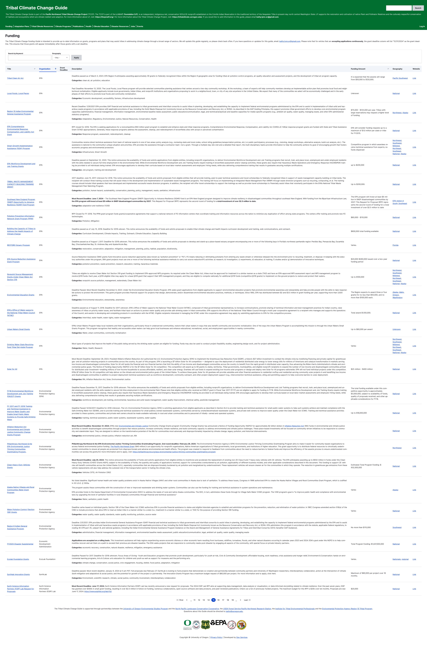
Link (414, 78)
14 (208, 600)
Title (9, 69)
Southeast (397, 151)
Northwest (397, 113)
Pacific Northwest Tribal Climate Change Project (66, 14)
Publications (78, 26)
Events (140, 26)
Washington (397, 297)
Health (88, 26)
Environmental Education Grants (20, 295)
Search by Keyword (15, 53)
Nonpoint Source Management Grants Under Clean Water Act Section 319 (20, 277)
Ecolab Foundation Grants (18, 559)
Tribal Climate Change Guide (36, 7)
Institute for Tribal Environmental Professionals (295, 609)
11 (195, 600)
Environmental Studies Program (154, 609)
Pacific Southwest (400, 78)
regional (405, 559)
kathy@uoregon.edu (234, 611)
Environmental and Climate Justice (133, 426)
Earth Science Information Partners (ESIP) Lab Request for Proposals (20, 589)
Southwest (397, 143)
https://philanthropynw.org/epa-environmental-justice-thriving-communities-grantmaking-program (174, 452)
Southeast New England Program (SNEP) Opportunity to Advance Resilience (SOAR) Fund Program (21, 202)
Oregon (396, 295)
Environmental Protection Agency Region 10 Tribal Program (347, 609)
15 (214, 600)
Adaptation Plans (21, 26)
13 (204, 600)
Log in (422, 26)
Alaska (405, 113)
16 (218, 600)
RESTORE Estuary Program (18, 245)
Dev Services (241, 637)
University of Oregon (132, 609)
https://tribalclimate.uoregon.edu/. (187, 17)
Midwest (396, 146)
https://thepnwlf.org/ (104, 17)
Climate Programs (63, 26)
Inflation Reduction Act (294, 426)
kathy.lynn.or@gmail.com (289, 41)
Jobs (133, 26)
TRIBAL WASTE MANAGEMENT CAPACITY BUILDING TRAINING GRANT (20, 184)
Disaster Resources (120, 26)
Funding (8, 26)
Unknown (397, 329)
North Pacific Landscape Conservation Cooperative (197, 609)
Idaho (401, 292)
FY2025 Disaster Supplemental (20, 544)
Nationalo (397, 559)
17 (223, 600)
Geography (56, 53)
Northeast (397, 148)
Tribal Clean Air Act (15, 78)
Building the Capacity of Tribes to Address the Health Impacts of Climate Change (21, 231)
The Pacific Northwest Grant (122, 446)
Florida (395, 245)
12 (199, 600)
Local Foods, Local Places (18, 93)
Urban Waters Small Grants (18, 329)
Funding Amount (358, 69)
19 (233, 600)
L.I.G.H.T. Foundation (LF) (127, 14)
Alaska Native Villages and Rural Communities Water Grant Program (20, 490)
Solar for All (12, 369)
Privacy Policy (216, 637)
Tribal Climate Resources (42, 26)
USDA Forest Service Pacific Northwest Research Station (247, 609)
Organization (47, 69)
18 (228, 600)
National (396, 93)
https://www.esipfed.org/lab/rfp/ (98, 591)
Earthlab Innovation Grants (18, 574)
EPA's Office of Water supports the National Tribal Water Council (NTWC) (21, 312)
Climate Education (101, 26)
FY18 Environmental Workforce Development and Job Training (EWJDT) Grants (20, 393)
